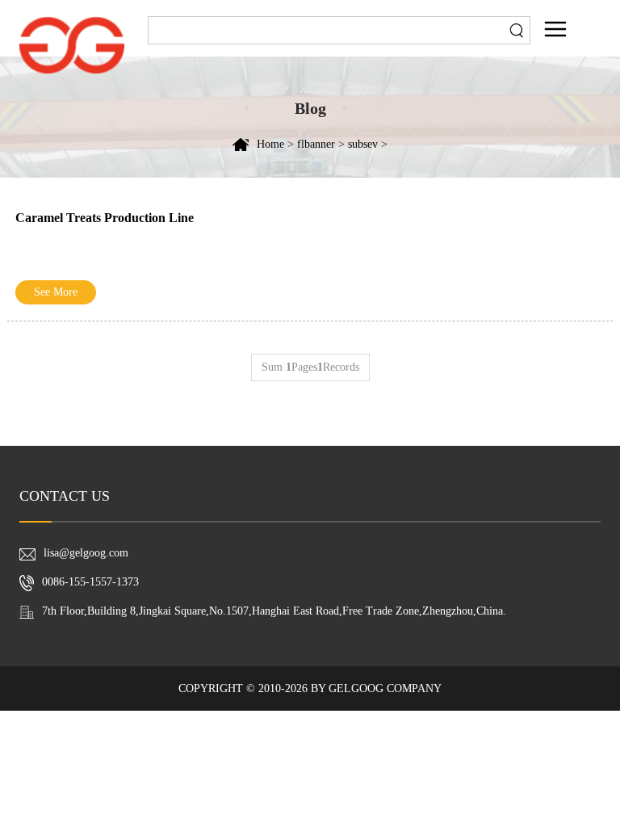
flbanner (316, 144)
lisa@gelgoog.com (86, 553)
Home (270, 144)
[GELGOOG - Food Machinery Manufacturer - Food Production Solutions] (71, 44)
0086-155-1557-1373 (90, 582)
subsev (363, 144)
